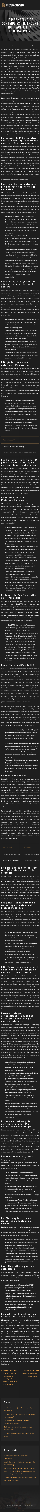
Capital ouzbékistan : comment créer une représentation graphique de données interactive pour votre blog (10, 1377)
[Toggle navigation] (36, 5)
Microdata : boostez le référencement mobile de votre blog (29, 1373)
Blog (4, 45)
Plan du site (20, 1511)
